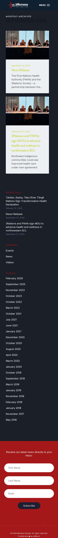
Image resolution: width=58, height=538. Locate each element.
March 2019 (12, 384)
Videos (10, 262)
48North (36, 536)
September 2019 (15, 378)
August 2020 (13, 349)
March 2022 (13, 307)
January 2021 (13, 331)
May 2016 (11, 419)
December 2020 (15, 337)
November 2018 (15, 396)
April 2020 (12, 355)
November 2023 (15, 290)
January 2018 (13, 408)
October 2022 (14, 301)
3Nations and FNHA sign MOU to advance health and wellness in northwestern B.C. (25, 227)
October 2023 (14, 296)
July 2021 (11, 319)
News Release (14, 214)
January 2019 (13, 390)
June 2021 (12, 325)
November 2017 (15, 413)
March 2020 (13, 360)
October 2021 (13, 313)
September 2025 (15, 284)
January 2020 (14, 366)
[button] (48, 5)
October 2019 (13, 372)
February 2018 (14, 402)
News (9, 256)
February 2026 (14, 278)
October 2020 (14, 343)
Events (10, 250)
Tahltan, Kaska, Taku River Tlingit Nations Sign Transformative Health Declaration (26, 201)
